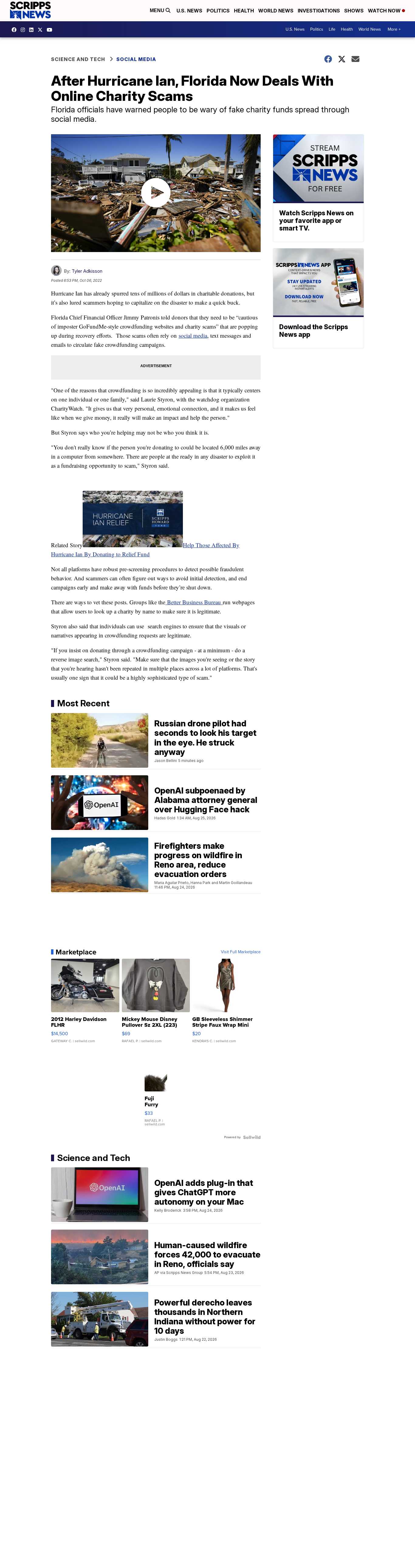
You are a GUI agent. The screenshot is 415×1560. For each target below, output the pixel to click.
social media (193, 335)
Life (332, 29)
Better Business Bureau (194, 602)
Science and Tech (78, 59)
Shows (354, 11)
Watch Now (385, 11)
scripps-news (32, 29)
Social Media (136, 59)
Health (244, 11)
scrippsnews (15, 29)
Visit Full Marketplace (241, 952)
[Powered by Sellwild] (252, 1137)
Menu (158, 10)
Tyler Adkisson (87, 271)
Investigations (319, 11)
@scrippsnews (51, 29)
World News (275, 11)
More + (394, 29)
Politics (218, 11)
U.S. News (189, 11)
